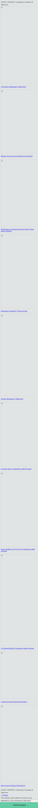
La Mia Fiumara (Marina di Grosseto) (14, 702)
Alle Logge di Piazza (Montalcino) (13, 786)
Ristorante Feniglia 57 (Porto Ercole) (14, 311)
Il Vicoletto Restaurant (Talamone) (13, 87)
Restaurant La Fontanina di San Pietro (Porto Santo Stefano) (17, 230)
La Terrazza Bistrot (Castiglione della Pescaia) (17, 648)
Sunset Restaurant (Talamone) (12, 399)
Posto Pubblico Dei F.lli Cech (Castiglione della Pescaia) (18, 550)
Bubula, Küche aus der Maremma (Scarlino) (17, 156)
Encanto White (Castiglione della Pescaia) (16, 469)
